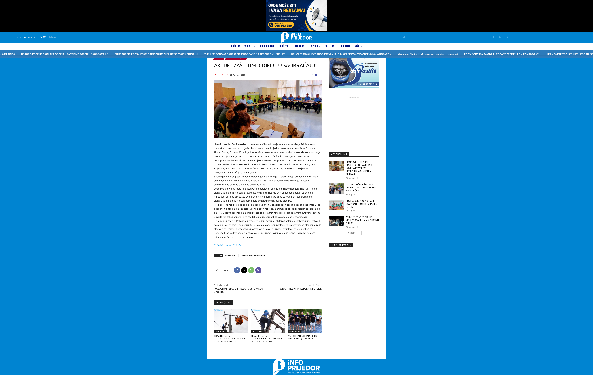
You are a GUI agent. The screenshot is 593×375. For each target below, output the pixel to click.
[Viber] (258, 270)
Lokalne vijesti (220, 331)
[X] (507, 37)
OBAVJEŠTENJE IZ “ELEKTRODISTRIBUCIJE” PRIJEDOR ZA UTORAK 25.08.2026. (266, 339)
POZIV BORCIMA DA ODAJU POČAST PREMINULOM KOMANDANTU (483, 54)
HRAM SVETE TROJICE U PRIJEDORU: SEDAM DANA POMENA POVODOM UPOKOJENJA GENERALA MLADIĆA (359, 168)
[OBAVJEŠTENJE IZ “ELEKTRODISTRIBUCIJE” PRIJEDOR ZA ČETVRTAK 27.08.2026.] (231, 321)
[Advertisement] (354, 118)
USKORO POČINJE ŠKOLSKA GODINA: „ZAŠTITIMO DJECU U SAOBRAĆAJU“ (45, 54)
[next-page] (221, 349)
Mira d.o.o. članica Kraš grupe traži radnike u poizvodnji (408, 54)
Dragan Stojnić (221, 75)
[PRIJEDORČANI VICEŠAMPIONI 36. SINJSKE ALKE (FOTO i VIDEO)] (305, 321)
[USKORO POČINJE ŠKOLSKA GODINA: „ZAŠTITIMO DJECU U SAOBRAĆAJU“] (336, 188)
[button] (404, 37)
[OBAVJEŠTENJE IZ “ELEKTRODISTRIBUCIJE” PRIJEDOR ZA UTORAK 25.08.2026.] (268, 321)
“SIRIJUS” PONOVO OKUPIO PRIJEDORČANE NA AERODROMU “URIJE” (225, 54)
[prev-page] (216, 349)
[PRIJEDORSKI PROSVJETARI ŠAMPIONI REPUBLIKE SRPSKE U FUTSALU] (336, 205)
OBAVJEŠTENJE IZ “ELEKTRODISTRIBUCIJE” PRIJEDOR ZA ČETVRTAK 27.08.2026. (230, 339)
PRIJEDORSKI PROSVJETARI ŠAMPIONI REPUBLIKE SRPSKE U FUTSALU (136, 54)
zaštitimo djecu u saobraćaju (252, 255)
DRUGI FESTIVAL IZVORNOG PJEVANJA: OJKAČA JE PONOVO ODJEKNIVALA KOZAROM (322, 54)
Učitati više (353, 233)
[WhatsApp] (251, 270)
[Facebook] (493, 37)
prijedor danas (231, 255)
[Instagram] (500, 37)
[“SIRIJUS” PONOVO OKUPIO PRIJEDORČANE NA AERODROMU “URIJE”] (336, 221)
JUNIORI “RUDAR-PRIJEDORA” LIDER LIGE (301, 288)
